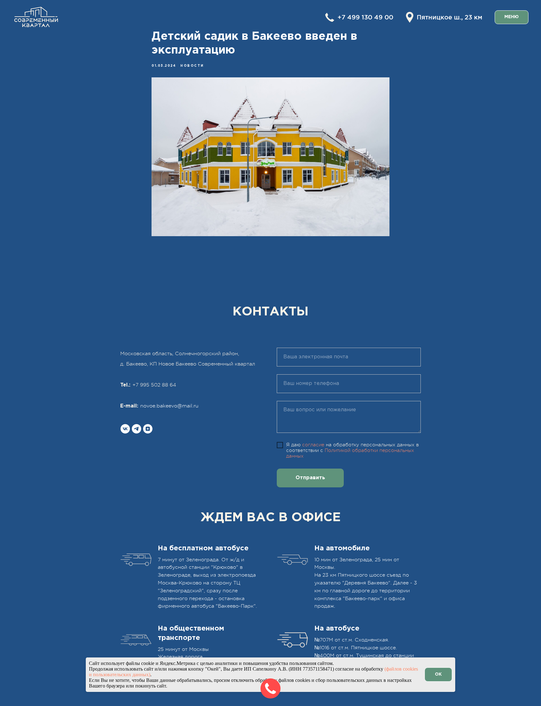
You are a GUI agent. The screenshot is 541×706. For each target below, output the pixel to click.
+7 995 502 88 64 (154, 385)
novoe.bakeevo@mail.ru (169, 406)
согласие (313, 445)
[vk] (125, 428)
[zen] (147, 428)
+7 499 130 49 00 (365, 17)
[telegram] (136, 428)
